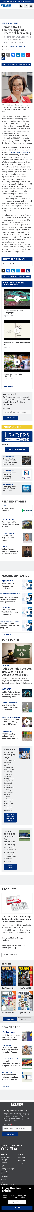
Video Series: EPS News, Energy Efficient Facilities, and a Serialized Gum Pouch (11, 721)
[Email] (8, 55)
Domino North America (16, 46)
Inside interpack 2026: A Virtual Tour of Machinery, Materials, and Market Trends (11, 1037)
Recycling (5, 666)
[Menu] (31, 6)
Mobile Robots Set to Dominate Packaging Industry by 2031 (11, 694)
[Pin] (28, 55)
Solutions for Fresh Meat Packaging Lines (13, 312)
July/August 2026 (8, 988)
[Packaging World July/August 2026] (8, 976)
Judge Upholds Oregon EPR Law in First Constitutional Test (17, 671)
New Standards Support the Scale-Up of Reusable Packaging (11, 707)
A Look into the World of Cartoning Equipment (10, 612)
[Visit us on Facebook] (2, 1149)
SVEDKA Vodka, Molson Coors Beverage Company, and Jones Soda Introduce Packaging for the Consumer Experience (11, 736)
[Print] (3, 55)
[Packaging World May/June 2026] (25, 976)
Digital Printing (8, 519)
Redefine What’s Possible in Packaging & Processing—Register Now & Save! (9, 475)
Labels (4, 547)
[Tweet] (23, 55)
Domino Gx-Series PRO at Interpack (13, 375)
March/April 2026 (8, 1013)
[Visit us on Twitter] (6, 1149)
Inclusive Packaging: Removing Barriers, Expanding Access (10, 1049)
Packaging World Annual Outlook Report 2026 (9, 488)
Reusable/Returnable (10, 703)
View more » (8, 386)
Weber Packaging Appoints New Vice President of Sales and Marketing (10, 551)
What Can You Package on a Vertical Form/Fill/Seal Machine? (8, 586)
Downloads (6, 1045)
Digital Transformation (8, 1032)
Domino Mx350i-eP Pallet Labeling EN (17, 343)
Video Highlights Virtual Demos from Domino (10, 524)
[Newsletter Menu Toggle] (21, 6)
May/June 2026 (25, 988)
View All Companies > (17, 449)
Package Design (8, 731)
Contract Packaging (10, 1059)
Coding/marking (10, 23)
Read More (10, 867)
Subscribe (10, 1019)
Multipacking (7, 1072)
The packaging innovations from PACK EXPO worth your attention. (10, 461)
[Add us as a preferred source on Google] (3, 58)
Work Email (8, 408)
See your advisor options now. (10, 817)
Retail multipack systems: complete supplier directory (10, 1077)
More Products (11, 955)
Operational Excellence (7, 689)
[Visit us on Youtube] (15, 1149)
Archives (24, 1019)
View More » (6, 634)
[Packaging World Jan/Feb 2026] (25, 1001)
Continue (17, 1208)
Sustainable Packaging (11, 717)
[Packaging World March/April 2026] (8, 1001)
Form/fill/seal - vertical (8, 580)
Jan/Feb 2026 (25, 1013)
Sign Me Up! (11, 418)
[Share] (13, 55)
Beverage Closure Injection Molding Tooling (13, 946)
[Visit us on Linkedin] (11, 1149)
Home (4, 506)
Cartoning (6, 607)
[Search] (26, 6)
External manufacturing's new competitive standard (11, 1063)
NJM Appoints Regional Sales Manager (8, 537)
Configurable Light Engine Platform (13, 939)
